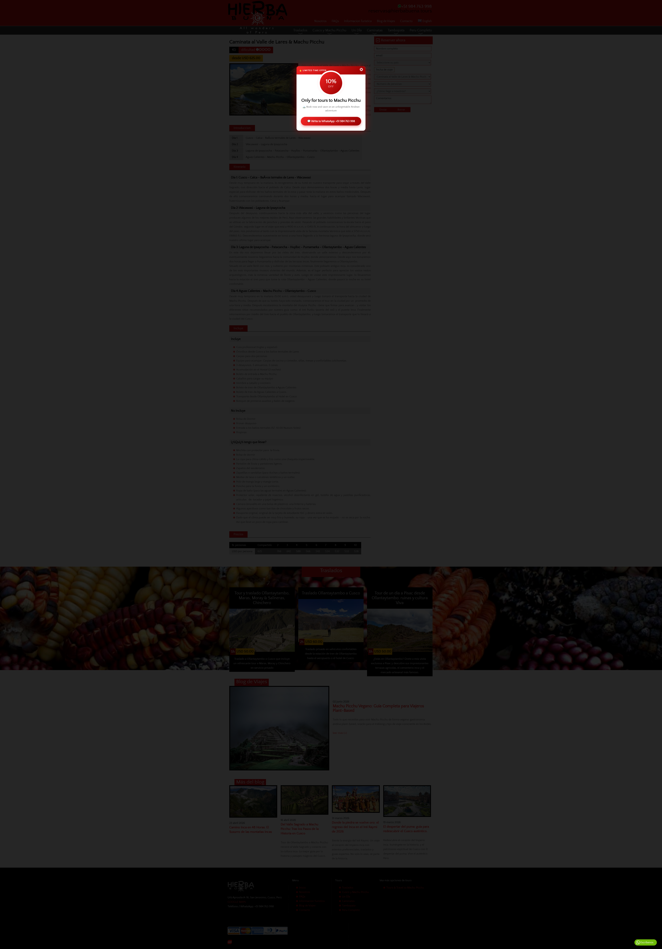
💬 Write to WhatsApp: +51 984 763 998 (331, 121)
